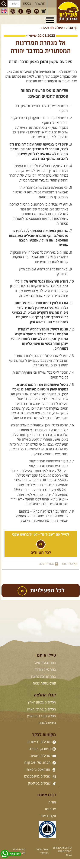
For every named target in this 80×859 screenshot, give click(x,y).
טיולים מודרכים (52, 28)
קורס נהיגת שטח (44, 683)
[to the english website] (4, 11)
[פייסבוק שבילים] (20, 11)
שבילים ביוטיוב (40, 756)
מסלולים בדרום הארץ (41, 716)
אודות (52, 802)
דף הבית (71, 28)
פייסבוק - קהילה (40, 749)
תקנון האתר (48, 816)
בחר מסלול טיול (45, 663)
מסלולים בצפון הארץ (42, 702)
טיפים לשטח (47, 723)
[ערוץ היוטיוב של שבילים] (36, 11)
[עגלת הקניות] (43, 11)
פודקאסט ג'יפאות (39, 770)
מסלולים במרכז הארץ (41, 709)
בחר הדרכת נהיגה (43, 677)
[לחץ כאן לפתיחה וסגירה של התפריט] (50, 20)
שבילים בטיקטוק (39, 783)
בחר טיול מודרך (45, 669)
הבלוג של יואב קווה (37, 762)
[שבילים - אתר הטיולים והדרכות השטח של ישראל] (68, 11)
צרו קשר (50, 809)
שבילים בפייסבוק (39, 742)
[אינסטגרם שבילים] (28, 11)
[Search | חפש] (3, 3)
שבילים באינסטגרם (37, 776)
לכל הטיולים (41, 552)
